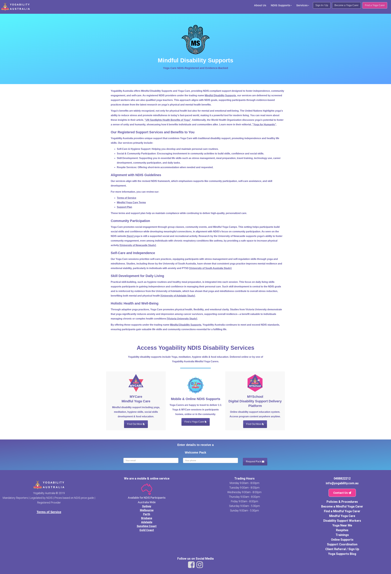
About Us (260, 5)
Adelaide (146, 522)
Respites (342, 530)
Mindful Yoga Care (342, 516)
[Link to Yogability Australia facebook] (191, 564)
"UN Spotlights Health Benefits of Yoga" (167, 120)
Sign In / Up (321, 5)
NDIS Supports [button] (280, 5)
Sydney (146, 506)
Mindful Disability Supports (220, 95)
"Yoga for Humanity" (264, 124)
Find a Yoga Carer (375, 5)
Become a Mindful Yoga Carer (342, 506)
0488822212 (342, 478)
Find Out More (135, 424)
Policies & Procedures (342, 502)
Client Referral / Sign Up (342, 549)
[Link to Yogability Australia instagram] (199, 564)
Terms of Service (126, 198)
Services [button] (302, 5)
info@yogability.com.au (342, 483)
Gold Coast (146, 530)
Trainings (342, 535)
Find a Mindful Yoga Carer (342, 511)
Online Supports (342, 539)
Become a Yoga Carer (346, 5)
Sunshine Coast (147, 526)
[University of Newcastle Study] (138, 245)
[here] (130, 236)
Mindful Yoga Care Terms (131, 202)
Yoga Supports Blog (342, 554)
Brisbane (146, 518)
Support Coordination (342, 544)
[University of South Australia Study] (210, 268)
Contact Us (340, 492)
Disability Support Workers (342, 520)
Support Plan (124, 207)
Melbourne (146, 510)
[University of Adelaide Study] (178, 295)
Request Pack (254, 461)
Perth (146, 514)
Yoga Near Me (342, 525)
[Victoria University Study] (182, 318)
